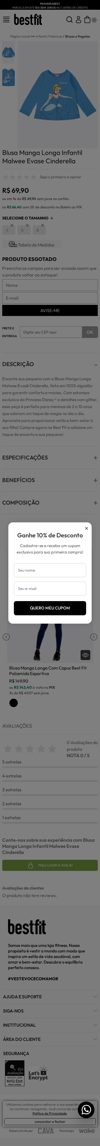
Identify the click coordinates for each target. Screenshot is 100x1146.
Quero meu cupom (50, 608)
